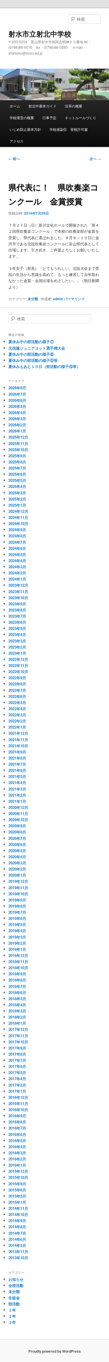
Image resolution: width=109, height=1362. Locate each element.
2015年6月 (17, 1190)
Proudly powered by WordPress (54, 1351)
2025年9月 (17, 455)
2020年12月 (18, 807)
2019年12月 (18, 881)
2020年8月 (17, 832)
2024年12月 (18, 511)
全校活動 (16, 1285)
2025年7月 (17, 468)
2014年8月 (17, 1226)
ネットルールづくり (80, 117)
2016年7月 (17, 1128)
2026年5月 (17, 406)
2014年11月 (18, 1208)
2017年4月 (17, 1078)
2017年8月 (17, 1054)
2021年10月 (18, 745)
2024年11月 (18, 517)
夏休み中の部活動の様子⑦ (31, 341)
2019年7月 (17, 912)
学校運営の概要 (22, 117)
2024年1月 (17, 579)
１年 (12, 1310)
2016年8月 (17, 1122)
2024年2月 (17, 573)
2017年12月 (18, 1029)
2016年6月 (17, 1134)
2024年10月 (18, 523)
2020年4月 (17, 856)
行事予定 (49, 117)
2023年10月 (18, 597)
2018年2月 (17, 1017)
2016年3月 (17, 1153)
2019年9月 (17, 900)
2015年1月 (17, 1202)
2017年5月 (17, 1072)
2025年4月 (17, 486)
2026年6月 (17, 400)
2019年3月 (17, 937)
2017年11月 (18, 1035)
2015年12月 (18, 1171)
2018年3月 (17, 1011)
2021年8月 (17, 758)
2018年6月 (17, 992)
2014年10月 (18, 1214)
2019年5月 (17, 924)
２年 (12, 1316)
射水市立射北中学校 (39, 34)
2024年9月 (17, 529)
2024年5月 (17, 554)
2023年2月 (17, 647)
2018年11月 (18, 961)
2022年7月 (17, 690)
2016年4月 (17, 1146)
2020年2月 (17, 869)
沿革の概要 (73, 105)
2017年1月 (17, 1091)
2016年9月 (17, 1115)
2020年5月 (17, 850)
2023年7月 (17, 616)
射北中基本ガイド (42, 105)
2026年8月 (17, 387)
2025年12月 (18, 437)
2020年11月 (18, 813)
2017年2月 (17, 1085)
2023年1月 (17, 653)
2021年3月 (17, 789)
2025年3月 (17, 493)
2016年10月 (18, 1109)
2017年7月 (17, 1060)
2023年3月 (17, 641)
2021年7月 (17, 764)
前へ (14, 158)
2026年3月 (17, 418)
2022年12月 (18, 659)
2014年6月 (17, 1239)
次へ (95, 158)
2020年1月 (17, 875)
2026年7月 (17, 394)
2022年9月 (17, 677)
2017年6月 (17, 1066)
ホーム (15, 105)
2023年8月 (17, 610)
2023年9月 (17, 604)
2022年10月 (18, 671)
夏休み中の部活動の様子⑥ (31, 354)
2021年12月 (18, 733)
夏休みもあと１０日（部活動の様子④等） (44, 366)
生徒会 (14, 1297)
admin (58, 298)
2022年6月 (17, 696)
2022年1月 (17, 727)
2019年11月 (18, 887)
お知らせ (16, 1279)
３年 (12, 1322)
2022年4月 (17, 708)
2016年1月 (17, 1165)
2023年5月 (17, 628)
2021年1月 (17, 801)
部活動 (14, 1304)
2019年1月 (17, 949)
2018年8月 (17, 980)
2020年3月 (17, 863)
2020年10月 (18, 819)
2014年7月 (17, 1233)
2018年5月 (17, 998)
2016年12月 (18, 1097)
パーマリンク (74, 298)
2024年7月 (17, 542)
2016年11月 (18, 1103)
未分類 (33, 298)
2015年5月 (17, 1196)
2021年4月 (17, 782)
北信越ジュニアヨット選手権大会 (36, 348)
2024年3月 (17, 566)
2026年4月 (17, 412)
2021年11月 (18, 739)
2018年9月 (17, 974)
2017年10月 (18, 1042)
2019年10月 (18, 894)
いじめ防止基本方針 (25, 129)
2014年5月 (17, 1245)
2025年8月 (17, 462)
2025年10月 (18, 449)
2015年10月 (18, 1177)
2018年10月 (18, 967)
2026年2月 (17, 425)
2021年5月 (17, 776)
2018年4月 (17, 1004)
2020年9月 (17, 825)
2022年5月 (17, 702)
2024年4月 (17, 560)
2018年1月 (17, 1023)
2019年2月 (17, 943)
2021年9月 (17, 752)
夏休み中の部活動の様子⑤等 (33, 360)
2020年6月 (17, 844)
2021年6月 (17, 770)
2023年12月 (18, 585)
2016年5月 (17, 1140)
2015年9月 (17, 1183)
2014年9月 (17, 1220)
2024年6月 (17, 548)
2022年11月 (18, 665)
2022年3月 (17, 715)
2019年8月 (17, 906)
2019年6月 (17, 918)
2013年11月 (18, 1251)
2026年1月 (17, 431)
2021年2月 (17, 795)
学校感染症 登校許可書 (68, 129)
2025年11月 (18, 443)
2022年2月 (17, 721)
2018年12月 (18, 955)
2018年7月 (17, 986)
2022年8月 (17, 684)
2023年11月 (18, 591)
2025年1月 (17, 505)
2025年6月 (17, 474)
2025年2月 (17, 499)
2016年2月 (17, 1159)
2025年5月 (17, 480)
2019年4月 (17, 930)
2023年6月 (17, 622)
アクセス (17, 140)
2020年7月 (17, 838)
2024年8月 (17, 535)
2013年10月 (18, 1257)
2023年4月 (17, 634)
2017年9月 (17, 1048)
